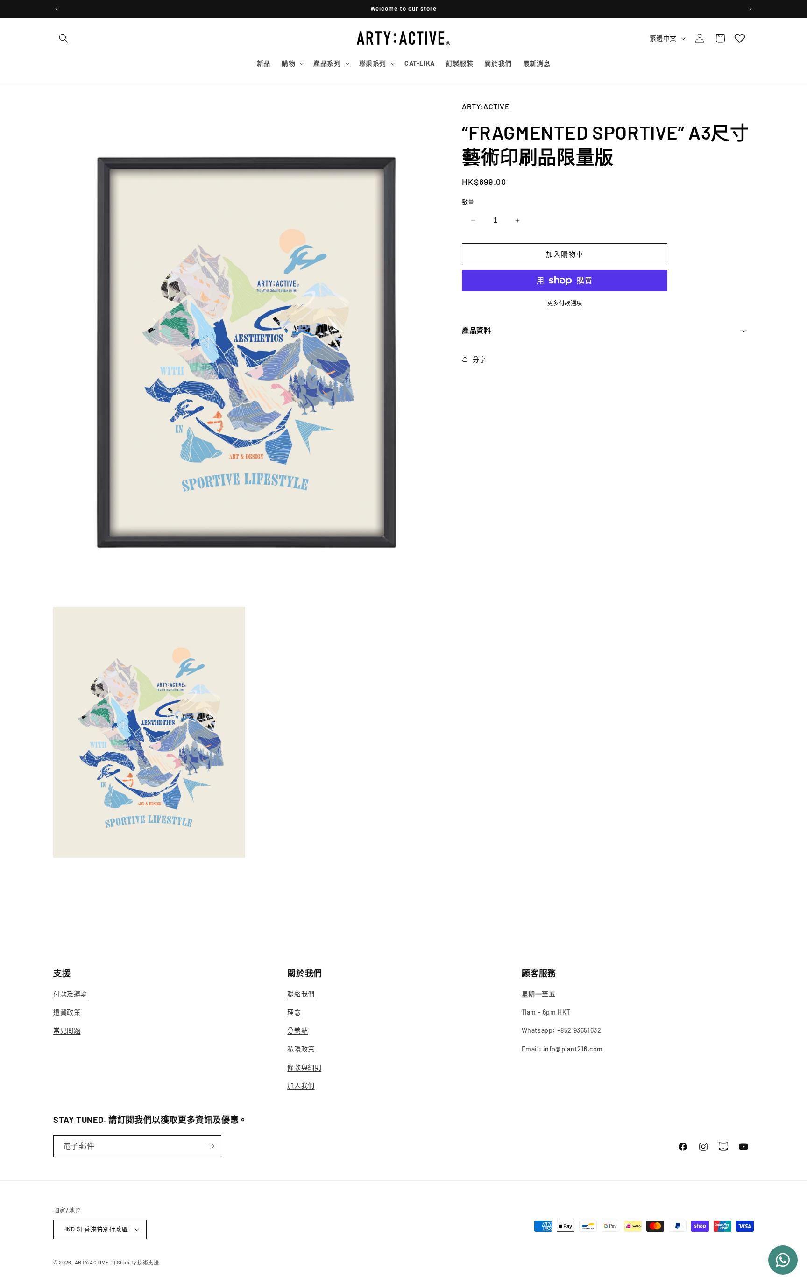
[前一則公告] (56, 9)
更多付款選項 (564, 303)
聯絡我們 (300, 994)
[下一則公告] (750, 9)
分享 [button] (479, 359)
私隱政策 (300, 1049)
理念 (294, 1012)
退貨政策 (66, 1012)
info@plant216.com (573, 1049)
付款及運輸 (70, 994)
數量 (468, 201)
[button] (63, 38)
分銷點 (297, 1031)
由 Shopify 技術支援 (134, 1262)
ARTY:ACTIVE (92, 1262)
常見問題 (66, 1031)
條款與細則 (304, 1067)
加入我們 (300, 1085)
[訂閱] (210, 1146)
